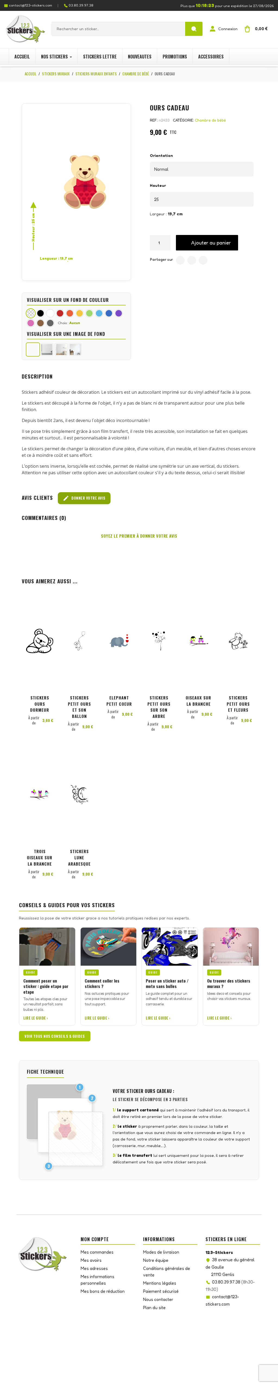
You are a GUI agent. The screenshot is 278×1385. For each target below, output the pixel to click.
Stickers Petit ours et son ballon (79, 707)
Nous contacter (158, 1299)
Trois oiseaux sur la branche (39, 857)
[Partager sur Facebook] (180, 260)
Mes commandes (97, 1252)
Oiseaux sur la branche (198, 701)
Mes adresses (94, 1268)
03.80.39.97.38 (81, 5)
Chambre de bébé (210, 120)
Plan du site (154, 1307)
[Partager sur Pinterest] (203, 260)
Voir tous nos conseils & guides (54, 1036)
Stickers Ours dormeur (39, 704)
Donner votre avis (84, 498)
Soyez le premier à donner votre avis (139, 536)
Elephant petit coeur (119, 701)
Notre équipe (155, 1260)
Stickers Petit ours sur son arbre (158, 707)
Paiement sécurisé (161, 1291)
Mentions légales (159, 1283)
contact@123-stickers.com (30, 5)
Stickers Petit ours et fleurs (238, 704)
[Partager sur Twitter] (191, 260)
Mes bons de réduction (103, 1291)
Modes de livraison (161, 1252)
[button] (207, 242)
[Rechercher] (194, 29)
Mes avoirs (91, 1260)
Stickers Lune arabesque (79, 857)
